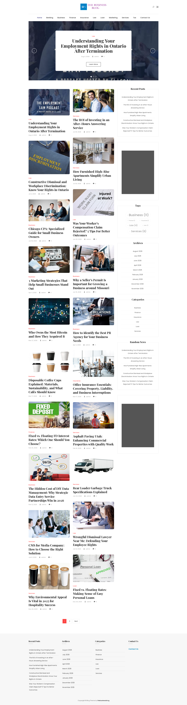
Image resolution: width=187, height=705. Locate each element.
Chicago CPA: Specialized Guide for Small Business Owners (46, 233)
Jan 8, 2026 (77, 549)
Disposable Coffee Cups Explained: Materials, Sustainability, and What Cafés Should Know (46, 386)
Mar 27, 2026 (33, 340)
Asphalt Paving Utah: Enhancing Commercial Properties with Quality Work (93, 440)
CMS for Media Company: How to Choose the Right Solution (46, 549)
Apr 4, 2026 (32, 293)
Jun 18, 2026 (33, 241)
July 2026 (137, 256)
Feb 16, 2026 (77, 448)
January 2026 (137, 279)
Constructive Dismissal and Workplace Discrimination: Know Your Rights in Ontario (49, 186)
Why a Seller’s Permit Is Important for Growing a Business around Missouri (91, 284)
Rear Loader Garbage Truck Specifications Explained (92, 490)
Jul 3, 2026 (32, 194)
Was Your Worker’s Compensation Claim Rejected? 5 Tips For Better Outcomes (91, 229)
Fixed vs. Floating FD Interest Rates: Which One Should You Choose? (49, 440)
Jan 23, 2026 (77, 496)
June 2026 (137, 261)
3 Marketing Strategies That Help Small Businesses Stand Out (48, 284)
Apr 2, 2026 (77, 345)
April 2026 (137, 265)
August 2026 (137, 251)
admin (96, 56)
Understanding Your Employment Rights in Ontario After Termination (93, 46)
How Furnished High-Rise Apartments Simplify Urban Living (92, 175)
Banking (49, 18)
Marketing (113, 18)
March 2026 (137, 270)
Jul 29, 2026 (77, 132)
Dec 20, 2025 (33, 609)
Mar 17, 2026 (33, 396)
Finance (72, 18)
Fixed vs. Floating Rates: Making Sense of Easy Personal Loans (89, 594)
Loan (103, 18)
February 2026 (137, 275)
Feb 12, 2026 (33, 504)
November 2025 (137, 289)
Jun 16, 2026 (77, 292)
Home (39, 18)
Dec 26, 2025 (77, 602)
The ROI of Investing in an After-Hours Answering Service (91, 124)
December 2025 (137, 284)
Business (61, 18)
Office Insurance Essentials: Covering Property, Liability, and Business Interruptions (93, 388)
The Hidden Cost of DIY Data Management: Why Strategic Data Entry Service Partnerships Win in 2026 (49, 494)
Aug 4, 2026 (85, 56)
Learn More (93, 64)
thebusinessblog (103, 700)
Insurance (84, 18)
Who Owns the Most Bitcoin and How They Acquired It (48, 334)
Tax (134, 18)
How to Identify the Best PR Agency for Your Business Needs (92, 337)
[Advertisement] (138, 172)
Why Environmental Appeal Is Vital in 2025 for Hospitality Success (48, 601)
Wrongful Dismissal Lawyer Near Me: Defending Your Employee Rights (92, 541)
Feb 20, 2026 (33, 448)
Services (125, 18)
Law (94, 18)
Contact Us (145, 18)
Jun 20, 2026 (77, 239)
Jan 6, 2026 (32, 557)
